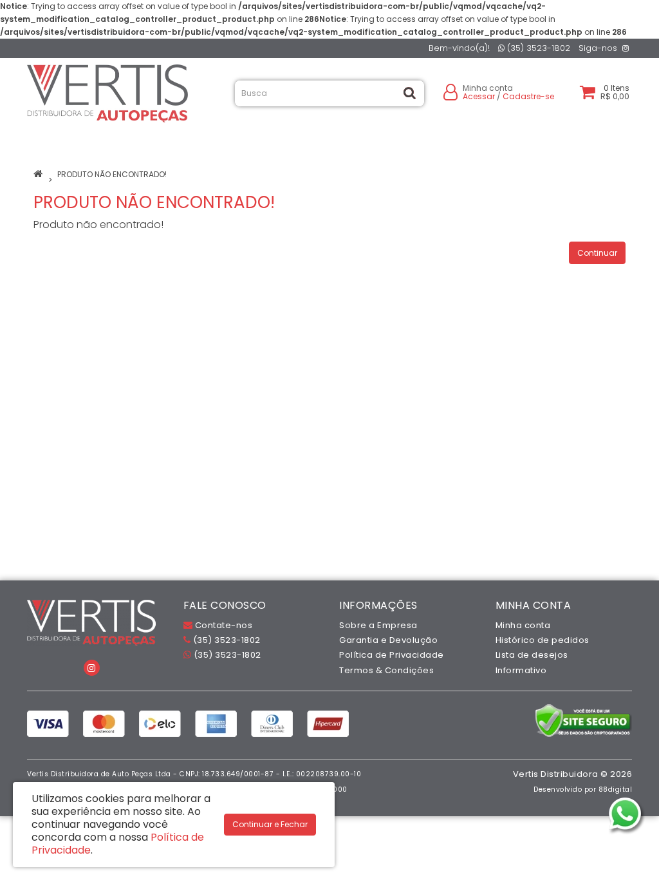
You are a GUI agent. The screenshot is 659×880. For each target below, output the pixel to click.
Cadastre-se (528, 96)
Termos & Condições (386, 670)
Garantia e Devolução (388, 640)
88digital (616, 789)
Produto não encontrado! (112, 174)
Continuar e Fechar (270, 824)
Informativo (521, 670)
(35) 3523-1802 (537, 48)
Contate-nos (222, 625)
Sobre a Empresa (378, 625)
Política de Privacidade (391, 655)
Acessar (479, 96)
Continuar (597, 252)
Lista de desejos (532, 655)
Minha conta (523, 625)
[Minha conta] (450, 91)
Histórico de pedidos (542, 640)
